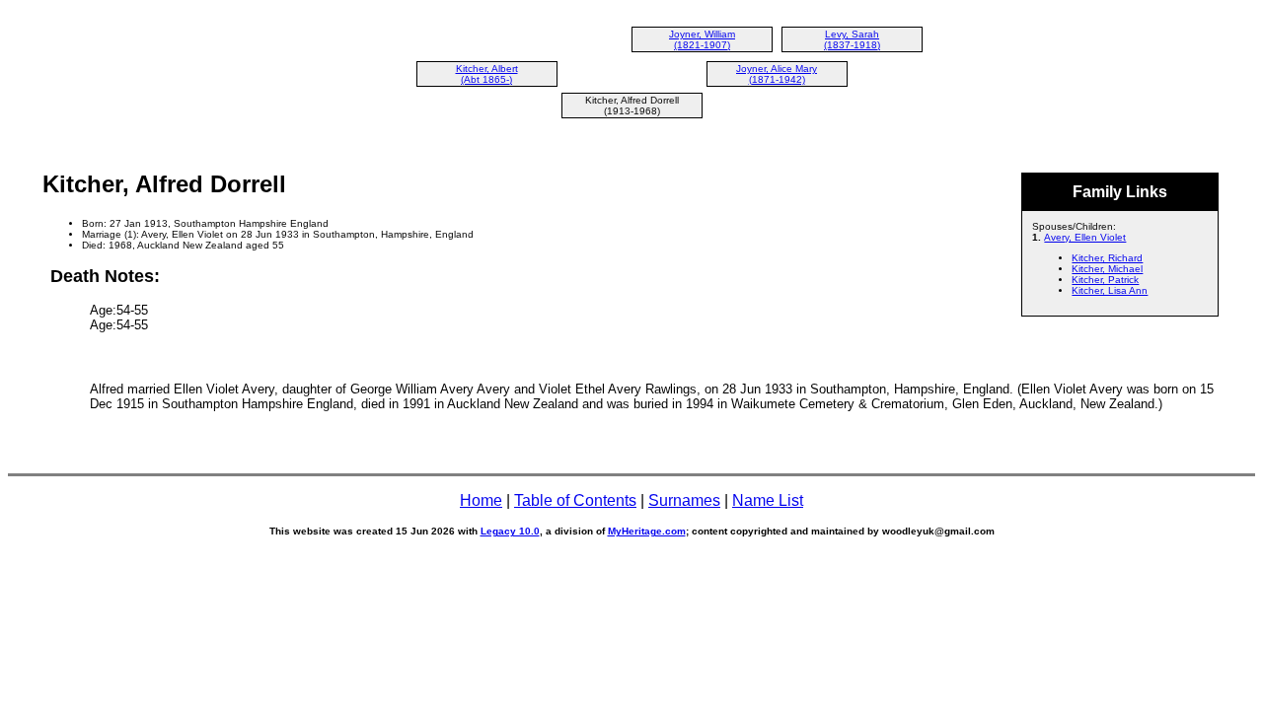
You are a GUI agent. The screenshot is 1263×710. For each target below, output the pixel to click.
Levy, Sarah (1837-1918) (852, 39)
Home (481, 500)
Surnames (684, 500)
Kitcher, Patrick (1105, 279)
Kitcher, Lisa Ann (1110, 290)
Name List (767, 500)
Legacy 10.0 (510, 531)
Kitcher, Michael (1107, 268)
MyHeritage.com (647, 531)
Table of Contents (575, 500)
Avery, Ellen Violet (1085, 237)
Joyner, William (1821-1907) (702, 39)
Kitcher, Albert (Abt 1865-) (487, 74)
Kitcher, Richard (1107, 257)
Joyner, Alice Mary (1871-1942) (776, 74)
